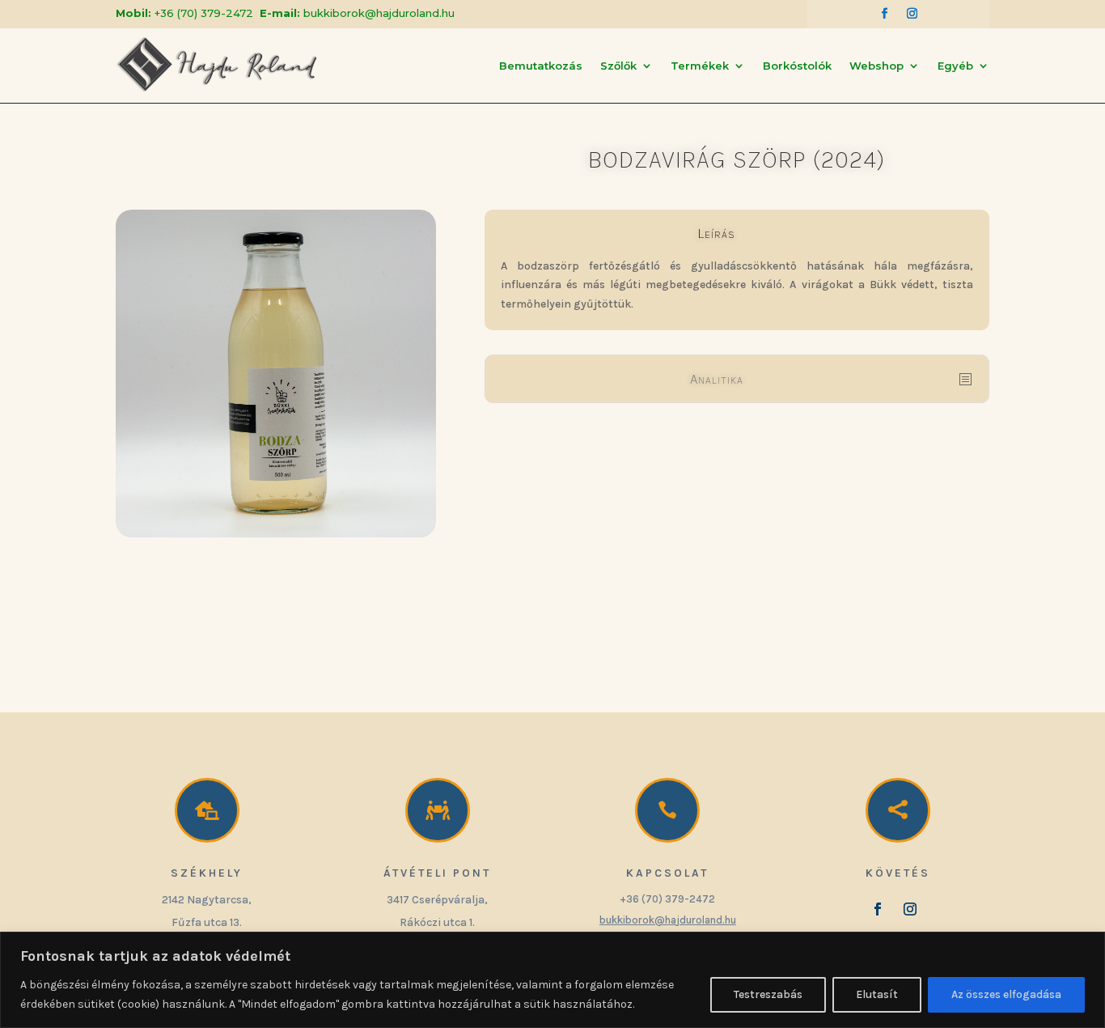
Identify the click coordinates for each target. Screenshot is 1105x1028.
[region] (552, 980)
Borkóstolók (797, 65)
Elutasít (877, 994)
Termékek (700, 65)
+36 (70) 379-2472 (204, 12)
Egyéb (955, 65)
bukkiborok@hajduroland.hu (379, 12)
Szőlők (618, 65)
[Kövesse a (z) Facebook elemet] (884, 13)
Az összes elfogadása (1006, 994)
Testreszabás (768, 994)
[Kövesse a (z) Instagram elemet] (911, 13)
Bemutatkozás (540, 65)
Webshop (876, 65)
